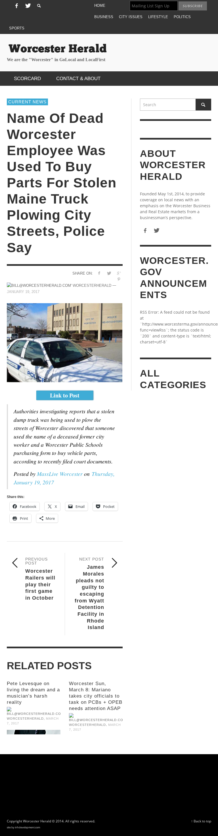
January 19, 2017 (23, 292)
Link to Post (64, 395)
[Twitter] (27, 5)
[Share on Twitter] (109, 273)
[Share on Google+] (119, 273)
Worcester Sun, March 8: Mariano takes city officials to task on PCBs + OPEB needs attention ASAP (95, 696)
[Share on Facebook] (99, 273)
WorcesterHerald (25, 718)
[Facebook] (16, 5)
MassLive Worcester (60, 473)
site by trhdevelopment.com (23, 827)
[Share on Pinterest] (119, 279)
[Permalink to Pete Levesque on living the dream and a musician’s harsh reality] (33, 732)
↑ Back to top (201, 821)
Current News (27, 101)
